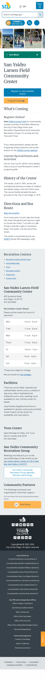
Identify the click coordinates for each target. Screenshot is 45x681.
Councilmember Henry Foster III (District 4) (22, 572)
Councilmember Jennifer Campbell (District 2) (22, 563)
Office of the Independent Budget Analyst (22, 625)
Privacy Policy (21, 662)
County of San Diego (22, 639)
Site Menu (14, 54)
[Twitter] (16, 524)
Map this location (11, 213)
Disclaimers (9, 662)
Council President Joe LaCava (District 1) (22, 559)
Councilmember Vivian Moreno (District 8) (22, 589)
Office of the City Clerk (23, 621)
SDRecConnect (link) (17, 121)
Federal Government (22, 648)
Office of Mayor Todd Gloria (22, 603)
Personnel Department (22, 629)
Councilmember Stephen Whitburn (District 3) (22, 568)
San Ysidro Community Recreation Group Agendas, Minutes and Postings (22, 473)
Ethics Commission (22, 612)
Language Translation (15, 665)
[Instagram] (24, 524)
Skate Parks (10, 274)
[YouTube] (20, 524)
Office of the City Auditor (22, 616)
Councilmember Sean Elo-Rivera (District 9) (22, 593)
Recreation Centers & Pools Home (18, 259)
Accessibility (33, 662)
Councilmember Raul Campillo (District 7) (22, 585)
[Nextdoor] (28, 524)
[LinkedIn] (31, 524)
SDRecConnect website (27, 150)
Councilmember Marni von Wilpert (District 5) (23, 576)
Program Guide (14, 100)
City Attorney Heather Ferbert (22, 608)
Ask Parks (25, 504)
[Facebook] (13, 524)
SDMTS (7, 239)
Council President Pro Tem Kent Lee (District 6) (22, 580)
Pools (8, 267)
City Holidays (25, 374)
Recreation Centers (13, 271)
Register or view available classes (22, 92)
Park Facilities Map (13, 263)
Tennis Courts (11, 278)
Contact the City (31, 665)
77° (22, 6)
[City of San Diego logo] (6, 5)
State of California (22, 643)
